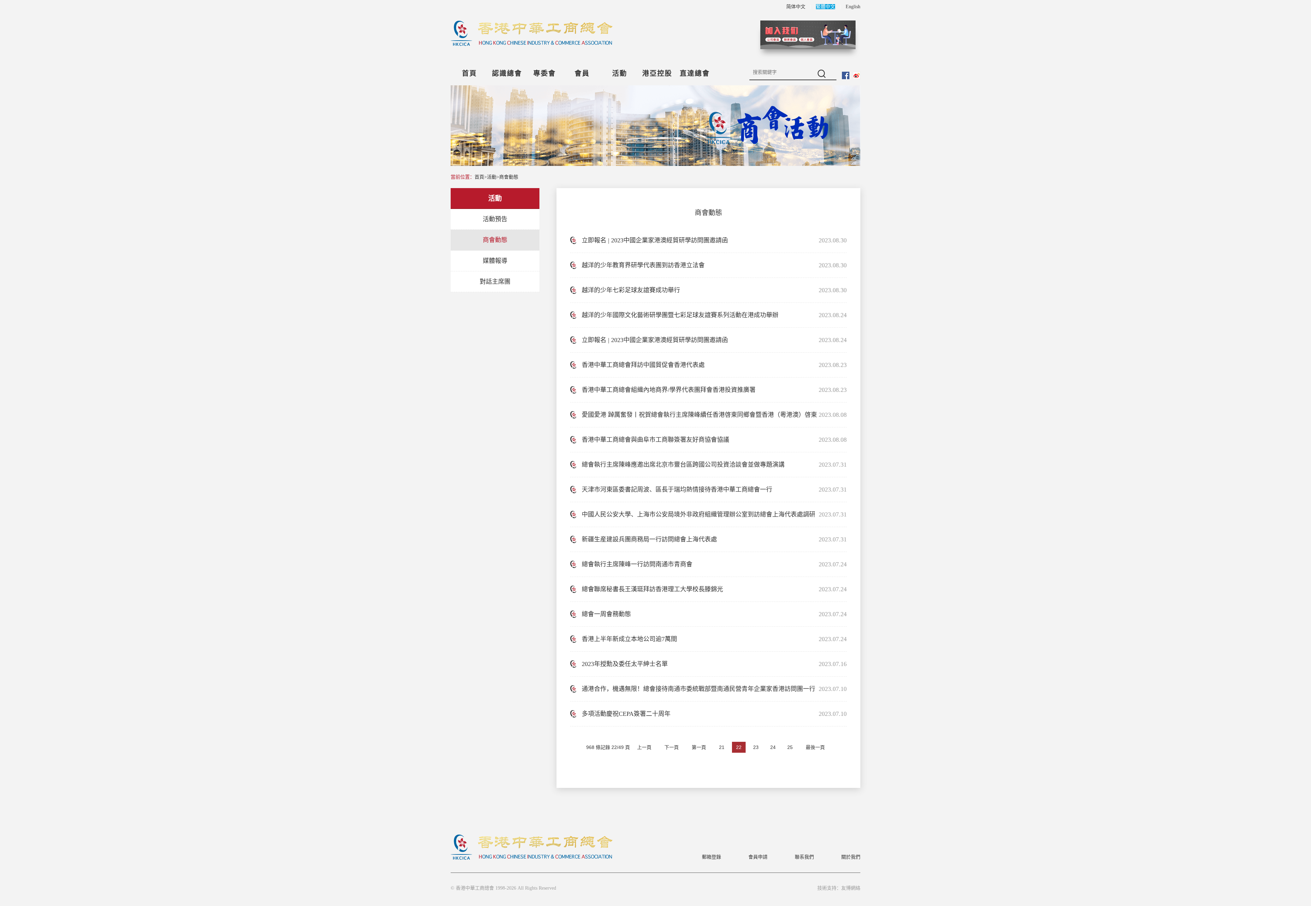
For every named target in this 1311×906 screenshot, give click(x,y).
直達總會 (695, 73)
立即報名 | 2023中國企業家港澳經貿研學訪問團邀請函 (655, 240)
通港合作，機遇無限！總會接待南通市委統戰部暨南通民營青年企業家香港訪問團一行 (698, 688)
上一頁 (644, 747)
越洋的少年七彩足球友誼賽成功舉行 (631, 290)
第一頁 (699, 747)
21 (721, 747)
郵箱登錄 (711, 857)
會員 (582, 73)
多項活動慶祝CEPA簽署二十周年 (626, 713)
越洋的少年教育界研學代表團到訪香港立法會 (643, 265)
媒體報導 (495, 260)
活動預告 (495, 219)
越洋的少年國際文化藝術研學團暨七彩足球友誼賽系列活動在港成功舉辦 (680, 315)
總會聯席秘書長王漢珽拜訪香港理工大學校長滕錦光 (652, 589)
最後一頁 (815, 747)
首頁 (469, 73)
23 (756, 747)
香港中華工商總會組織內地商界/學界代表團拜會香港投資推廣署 (669, 389)
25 (790, 747)
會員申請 (757, 857)
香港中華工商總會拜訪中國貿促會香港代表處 (643, 365)
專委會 (544, 73)
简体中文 (795, 6)
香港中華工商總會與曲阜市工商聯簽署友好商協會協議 (655, 439)
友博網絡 (850, 888)
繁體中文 (825, 6)
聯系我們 (804, 857)
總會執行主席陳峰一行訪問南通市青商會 (637, 564)
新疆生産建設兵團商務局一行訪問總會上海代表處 (649, 539)
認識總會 (507, 73)
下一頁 (671, 747)
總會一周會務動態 (606, 614)
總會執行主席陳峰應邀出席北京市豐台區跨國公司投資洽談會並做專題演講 (683, 464)
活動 (619, 73)
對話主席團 (495, 281)
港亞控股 (657, 73)
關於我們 (850, 857)
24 (773, 747)
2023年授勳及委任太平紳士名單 (625, 664)
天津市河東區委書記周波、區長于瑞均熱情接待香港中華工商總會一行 (677, 489)
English (853, 6)
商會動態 (508, 177)
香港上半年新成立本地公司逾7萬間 (629, 639)
